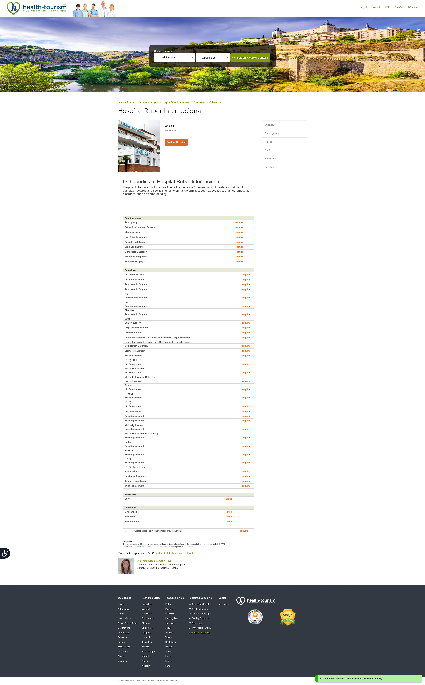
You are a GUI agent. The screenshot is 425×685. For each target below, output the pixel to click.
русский (376, 7)
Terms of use (124, 647)
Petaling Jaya (172, 618)
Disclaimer (123, 652)
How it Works (124, 618)
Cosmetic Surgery (200, 614)
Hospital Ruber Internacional (175, 102)
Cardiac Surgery (200, 609)
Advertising (123, 609)
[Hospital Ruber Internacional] (139, 146)
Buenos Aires (148, 618)
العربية (364, 7)
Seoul (168, 628)
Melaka (168, 604)
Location (269, 167)
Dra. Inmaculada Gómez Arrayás (155, 561)
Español (399, 7)
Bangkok (146, 609)
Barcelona (147, 614)
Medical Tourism (126, 102)
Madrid (145, 656)
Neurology (197, 623)
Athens (168, 652)
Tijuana (169, 637)
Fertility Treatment (201, 618)
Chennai (146, 623)
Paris (167, 666)
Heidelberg (170, 642)
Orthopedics (215, 102)
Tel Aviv (169, 633)
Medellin (146, 666)
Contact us (123, 661)
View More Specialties (199, 633)
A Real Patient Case (127, 623)
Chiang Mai (147, 628)
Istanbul (146, 637)
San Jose (169, 623)
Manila (145, 661)
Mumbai (169, 609)
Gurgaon (146, 633)
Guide (121, 614)
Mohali (168, 647)
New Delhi (170, 614)
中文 (387, 7)
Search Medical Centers (252, 57)
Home (121, 604)
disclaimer (140, 546)
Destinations (124, 628)
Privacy (121, 642)
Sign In (414, 7)
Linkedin (226, 604)
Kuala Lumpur (149, 652)
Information (123, 633)
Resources (123, 637)
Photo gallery (272, 133)
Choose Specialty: (163, 51)
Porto (168, 656)
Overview (270, 124)
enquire (239, 222)
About (121, 656)
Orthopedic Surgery (148, 102)
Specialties (199, 102)
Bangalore (147, 604)
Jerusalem (147, 642)
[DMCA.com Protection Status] (288, 617)
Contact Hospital (176, 142)
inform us (191, 546)
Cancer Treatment (200, 604)
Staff (267, 150)
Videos (268, 141)
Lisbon (168, 661)
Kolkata (145, 647)
